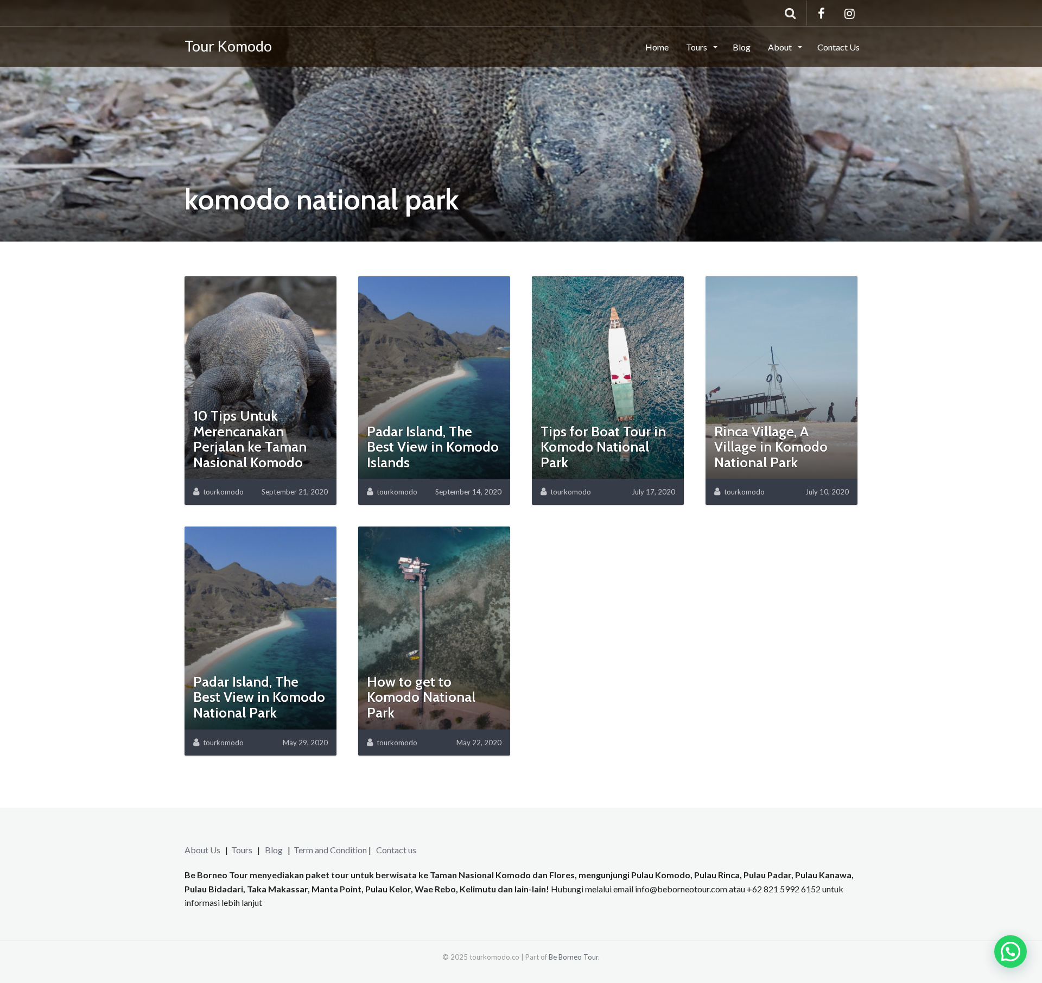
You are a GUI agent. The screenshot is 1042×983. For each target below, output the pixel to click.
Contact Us (838, 47)
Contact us (396, 850)
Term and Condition (330, 850)
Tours (697, 47)
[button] (1010, 951)
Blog (742, 47)
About (780, 47)
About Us (202, 850)
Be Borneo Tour (573, 957)
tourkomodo (223, 491)
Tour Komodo (228, 46)
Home (657, 47)
